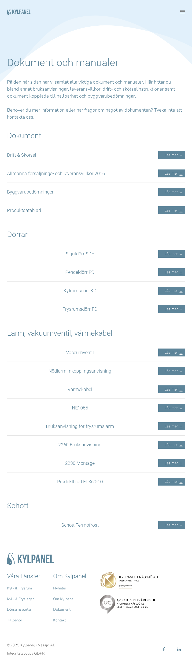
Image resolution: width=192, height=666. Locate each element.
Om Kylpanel (64, 599)
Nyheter (59, 588)
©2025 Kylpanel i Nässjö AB (31, 645)
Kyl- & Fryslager (20, 599)
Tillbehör (14, 620)
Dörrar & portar (19, 609)
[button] (182, 11)
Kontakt (59, 620)
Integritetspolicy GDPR (26, 653)
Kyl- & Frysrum (19, 588)
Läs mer (172, 155)
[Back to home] (18, 11)
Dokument (61, 609)
